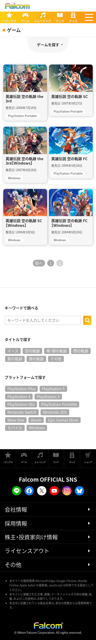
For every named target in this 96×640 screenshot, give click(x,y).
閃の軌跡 (80, 351)
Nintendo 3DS (55, 412)
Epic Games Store (63, 420)
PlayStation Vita (21, 404)
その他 (56, 358)
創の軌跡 (14, 358)
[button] (89, 17)
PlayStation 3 (48, 396)
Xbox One (15, 420)
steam (36, 420)
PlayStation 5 (53, 388)
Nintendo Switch (21, 412)
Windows (37, 427)
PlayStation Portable (59, 404)
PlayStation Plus (21, 388)
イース (12, 351)
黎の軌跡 (36, 358)
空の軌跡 (32, 351)
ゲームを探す (48, 44)
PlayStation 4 (18, 396)
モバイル (14, 427)
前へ (39, 263)
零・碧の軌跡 (56, 351)
